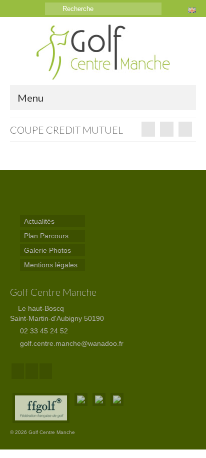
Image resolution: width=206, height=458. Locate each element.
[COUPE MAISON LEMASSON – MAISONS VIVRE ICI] (148, 129)
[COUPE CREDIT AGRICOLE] (185, 129)
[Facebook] (18, 371)
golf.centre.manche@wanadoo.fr (71, 343)
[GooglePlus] (32, 371)
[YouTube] (46, 371)
